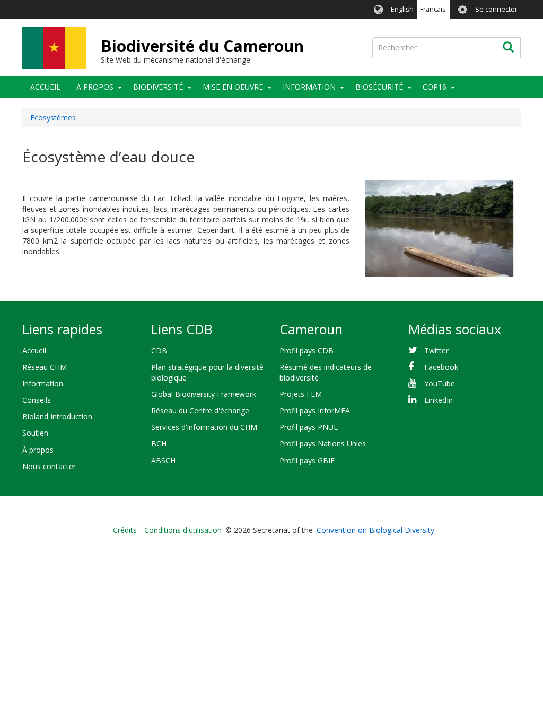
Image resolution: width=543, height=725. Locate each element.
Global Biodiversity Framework (203, 394)
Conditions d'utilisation (183, 530)
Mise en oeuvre (233, 87)
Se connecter (496, 9)
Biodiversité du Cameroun (202, 46)
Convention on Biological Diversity (375, 530)
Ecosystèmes (53, 118)
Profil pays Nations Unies (322, 443)
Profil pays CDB (306, 351)
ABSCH (163, 460)
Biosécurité (379, 87)
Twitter (436, 351)
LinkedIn (438, 400)
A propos (94, 87)
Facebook (441, 367)
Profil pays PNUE (308, 427)
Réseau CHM (44, 367)
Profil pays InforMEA (314, 410)
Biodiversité (158, 87)
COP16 (434, 87)
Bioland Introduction (57, 416)
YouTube (439, 383)
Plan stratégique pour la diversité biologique (207, 372)
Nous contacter (49, 466)
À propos (38, 450)
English (402, 9)
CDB (159, 351)
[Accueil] (54, 48)
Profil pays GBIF (307, 460)
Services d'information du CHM (204, 427)
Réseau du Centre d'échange (200, 410)
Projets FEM (300, 394)
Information (309, 87)
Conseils (36, 400)
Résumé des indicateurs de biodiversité (325, 372)
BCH (159, 443)
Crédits (125, 530)
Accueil (45, 87)
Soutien (35, 433)
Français (433, 9)
